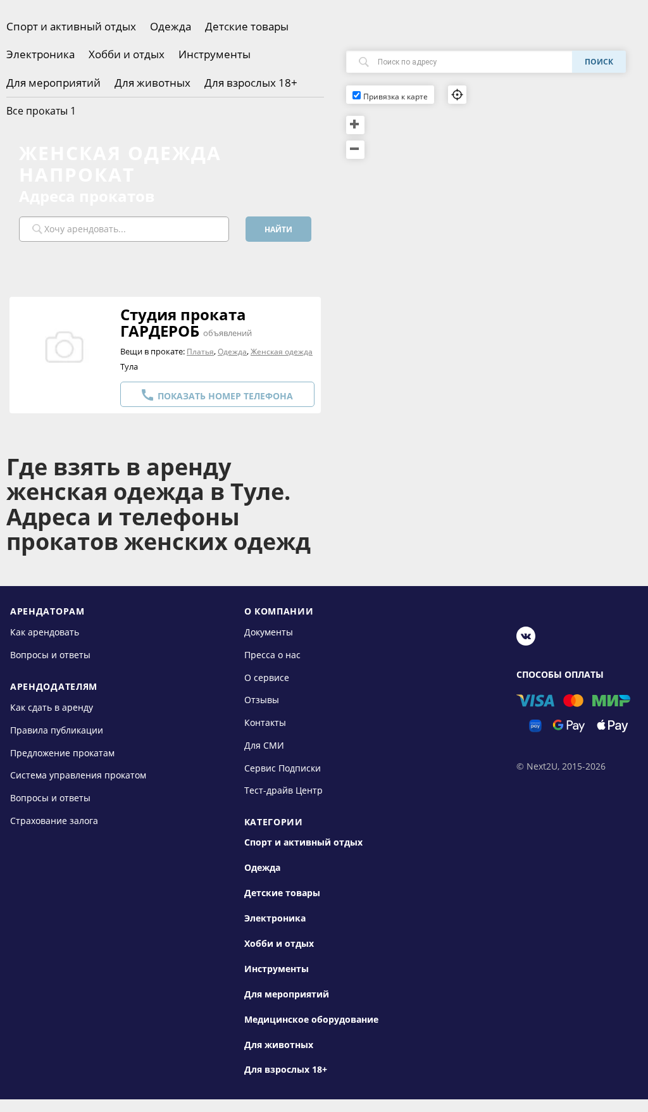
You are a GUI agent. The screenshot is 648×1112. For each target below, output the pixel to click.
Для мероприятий (53, 82)
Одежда (170, 26)
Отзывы (261, 700)
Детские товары (247, 26)
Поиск (599, 61)
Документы (268, 632)
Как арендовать (44, 632)
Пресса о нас (272, 655)
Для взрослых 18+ (250, 82)
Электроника (40, 54)
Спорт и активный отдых (71, 26)
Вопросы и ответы (50, 655)
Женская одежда (282, 351)
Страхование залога (54, 820)
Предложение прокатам (62, 752)
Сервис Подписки (282, 767)
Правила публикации (56, 730)
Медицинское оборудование (311, 1019)
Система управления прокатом (78, 775)
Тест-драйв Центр (283, 790)
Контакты (265, 722)
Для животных (152, 82)
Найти (278, 229)
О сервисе (266, 678)
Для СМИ (264, 745)
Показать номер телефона (216, 395)
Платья (200, 351)
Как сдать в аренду (51, 707)
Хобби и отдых (127, 54)
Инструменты (214, 54)
